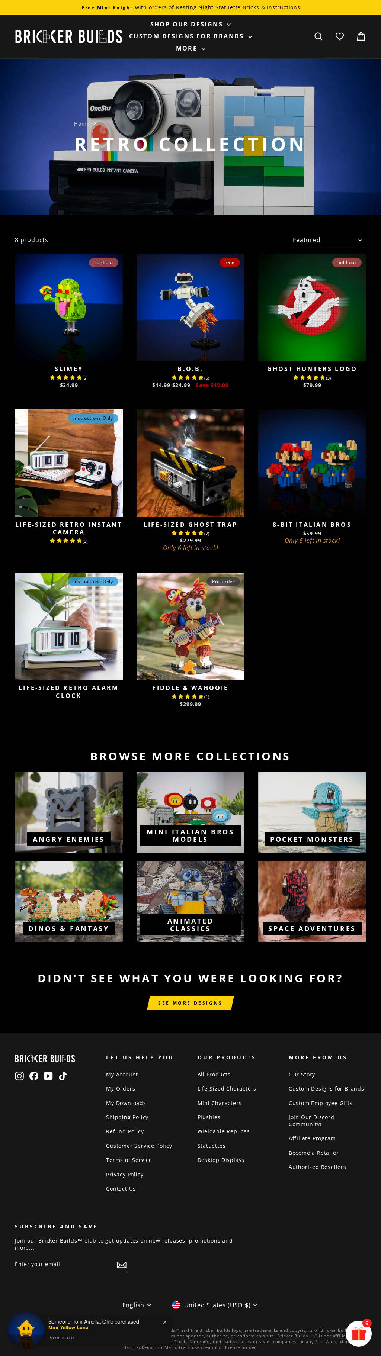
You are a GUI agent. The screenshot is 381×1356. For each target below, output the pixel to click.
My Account (122, 1074)
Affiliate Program (312, 1138)
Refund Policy (125, 1131)
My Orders (120, 1088)
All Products (214, 1074)
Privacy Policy (124, 1174)
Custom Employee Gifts (321, 1103)
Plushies (209, 1117)
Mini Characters (220, 1103)
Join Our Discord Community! (311, 1121)
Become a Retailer (314, 1152)
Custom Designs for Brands (187, 36)
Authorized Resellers (317, 1166)
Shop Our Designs (187, 24)
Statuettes (212, 1145)
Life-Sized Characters (227, 1088)
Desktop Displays (221, 1159)
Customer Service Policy (139, 1145)
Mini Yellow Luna (68, 1327)
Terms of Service (129, 1159)
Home (82, 123)
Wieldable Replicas (224, 1131)
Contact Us (121, 1188)
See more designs (190, 1003)
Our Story (302, 1074)
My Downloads (126, 1103)
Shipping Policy (127, 1117)
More (188, 48)
